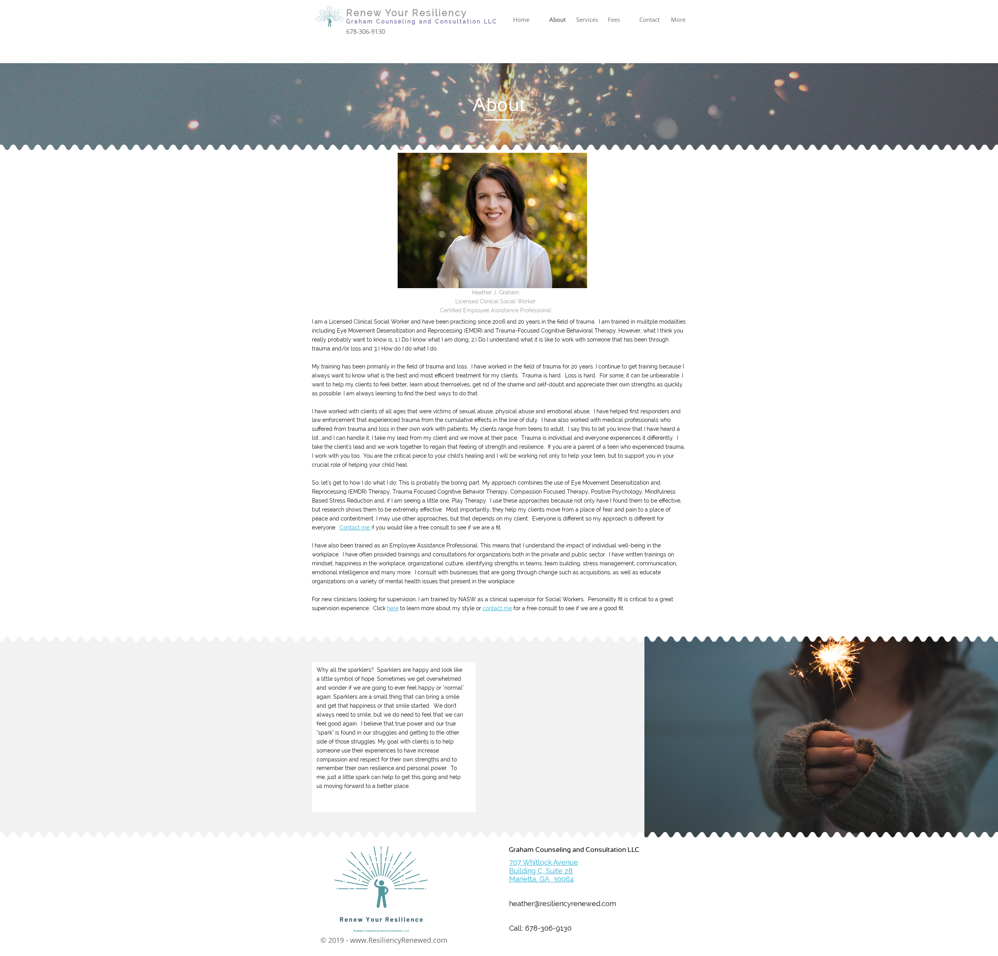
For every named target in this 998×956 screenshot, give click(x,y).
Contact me (355, 527)
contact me (497, 608)
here (392, 608)
